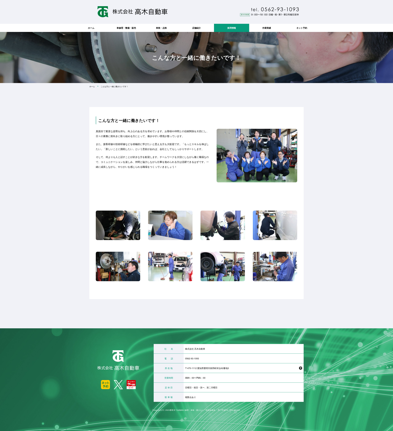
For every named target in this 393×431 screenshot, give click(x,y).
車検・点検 (161, 27)
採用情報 (231, 27)
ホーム (91, 27)
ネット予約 (301, 27)
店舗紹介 (196, 27)
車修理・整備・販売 (126, 27)
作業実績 (266, 27)
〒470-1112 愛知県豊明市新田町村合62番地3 (207, 368)
